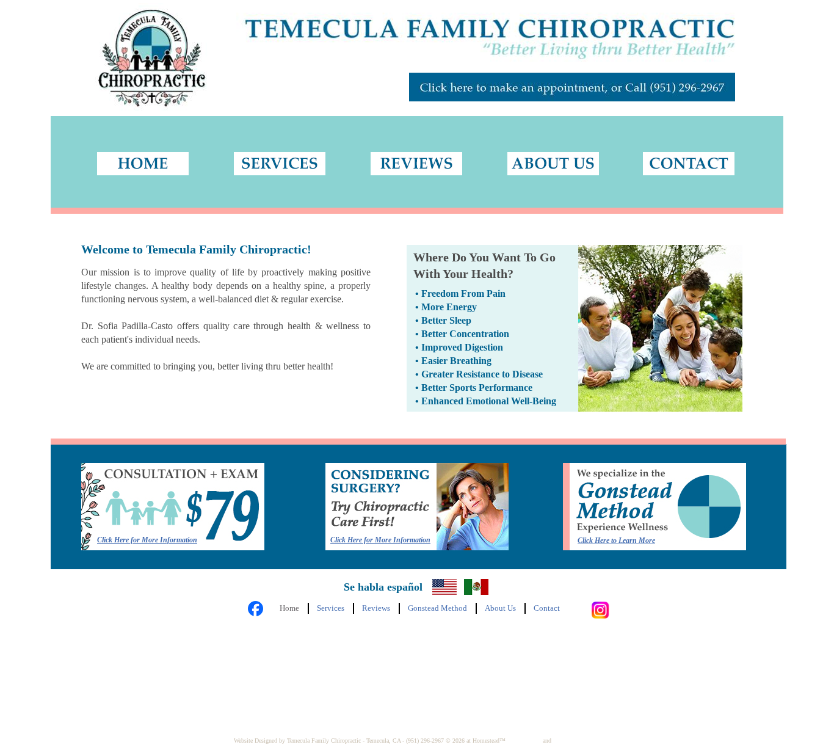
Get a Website (524, 740)
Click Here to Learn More (616, 540)
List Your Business (576, 740)
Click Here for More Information (380, 540)
